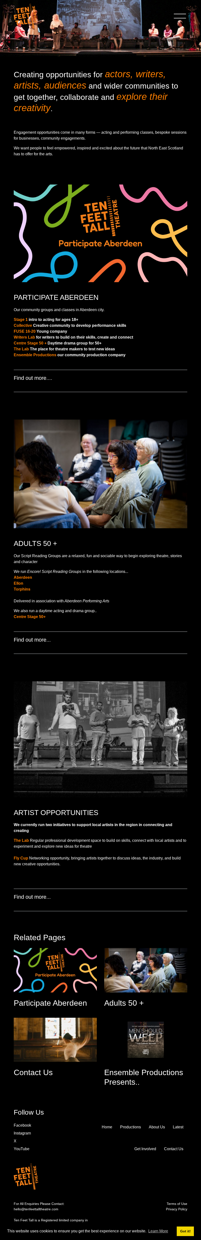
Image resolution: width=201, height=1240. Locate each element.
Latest (178, 1127)
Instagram (22, 1133)
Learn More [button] (158, 1231)
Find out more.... (34, 378)
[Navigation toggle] (180, 16)
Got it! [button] (185, 1231)
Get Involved (145, 1149)
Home (107, 1127)
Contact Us (173, 1149)
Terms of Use (177, 1204)
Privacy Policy (176, 1209)
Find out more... (33, 640)
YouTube (21, 1149)
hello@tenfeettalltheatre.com (36, 1209)
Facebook (22, 1125)
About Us (157, 1127)
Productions (130, 1127)
